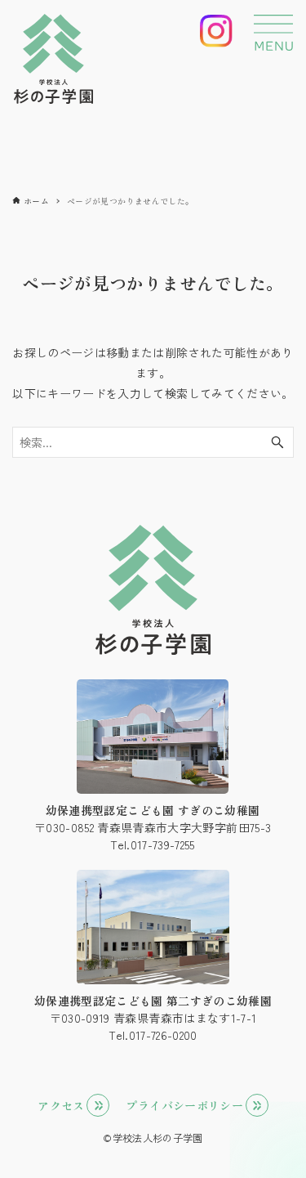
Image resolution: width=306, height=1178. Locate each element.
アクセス (61, 1105)
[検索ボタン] (277, 442)
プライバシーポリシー (184, 1105)
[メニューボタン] (273, 32)
